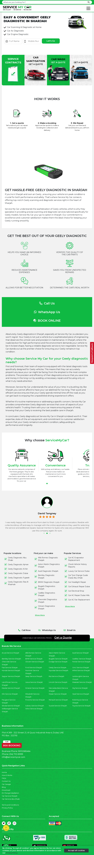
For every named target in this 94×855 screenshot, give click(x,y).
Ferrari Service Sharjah (81, 662)
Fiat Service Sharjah (10, 667)
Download (6, 790)
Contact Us (6, 781)
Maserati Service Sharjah (82, 682)
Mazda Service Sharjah (11, 688)
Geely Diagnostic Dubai (18, 573)
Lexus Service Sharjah (34, 682)
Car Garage (6, 784)
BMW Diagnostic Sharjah (48, 582)
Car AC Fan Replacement (79, 600)
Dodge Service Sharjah (58, 662)
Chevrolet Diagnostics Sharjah (47, 600)
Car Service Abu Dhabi (11, 799)
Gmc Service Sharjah (80, 667)
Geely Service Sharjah (57, 667)
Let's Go (51, 41)
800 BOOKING (11, 745)
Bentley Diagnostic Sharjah (46, 576)
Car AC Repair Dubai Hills (78, 595)
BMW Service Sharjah (33, 659)
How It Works (7, 775)
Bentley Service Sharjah (11, 659)
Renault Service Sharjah (58, 700)
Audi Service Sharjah (80, 653)
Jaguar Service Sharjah (11, 676)
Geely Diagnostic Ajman (18, 564)
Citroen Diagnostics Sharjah (46, 607)
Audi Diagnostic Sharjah (48, 571)
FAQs (4, 778)
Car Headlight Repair (77, 582)
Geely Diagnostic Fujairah (18, 578)
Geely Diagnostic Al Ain (18, 569)
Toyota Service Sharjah (81, 706)
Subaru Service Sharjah (34, 706)
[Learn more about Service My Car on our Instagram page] (14, 823)
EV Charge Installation (10, 793)
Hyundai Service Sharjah (58, 670)
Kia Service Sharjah (56, 676)
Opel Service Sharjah (80, 694)
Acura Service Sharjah (10, 653)
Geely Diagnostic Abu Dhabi (17, 559)
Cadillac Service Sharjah (81, 659)
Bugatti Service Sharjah (58, 659)
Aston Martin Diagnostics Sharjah (49, 565)
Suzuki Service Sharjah (58, 706)
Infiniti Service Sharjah (81, 670)
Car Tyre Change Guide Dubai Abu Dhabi (78, 576)
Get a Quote (63, 637)
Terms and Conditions (10, 805)
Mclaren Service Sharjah (35, 688)
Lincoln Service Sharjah (58, 682)
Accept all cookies (76, 850)
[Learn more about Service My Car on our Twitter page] (4, 823)
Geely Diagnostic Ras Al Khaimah (18, 583)
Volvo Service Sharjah (34, 709)
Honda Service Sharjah (11, 670)
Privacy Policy (7, 808)
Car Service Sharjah (9, 796)
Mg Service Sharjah (80, 688)
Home (4, 772)
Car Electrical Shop (76, 591)
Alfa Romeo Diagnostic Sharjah (48, 559)
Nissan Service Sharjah (58, 694)
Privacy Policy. (12, 853)
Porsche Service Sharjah (35, 700)
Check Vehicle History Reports (77, 565)
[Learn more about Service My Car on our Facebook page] (9, 823)
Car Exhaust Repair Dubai (79, 586)
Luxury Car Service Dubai (78, 571)
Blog (4, 787)
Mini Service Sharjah (10, 694)
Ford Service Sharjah (33, 667)
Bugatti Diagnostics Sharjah (46, 587)
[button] (47, 483)
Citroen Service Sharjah (34, 662)
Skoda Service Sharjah (11, 706)
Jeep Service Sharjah (33, 676)
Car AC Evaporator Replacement (76, 559)
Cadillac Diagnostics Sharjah (46, 594)
